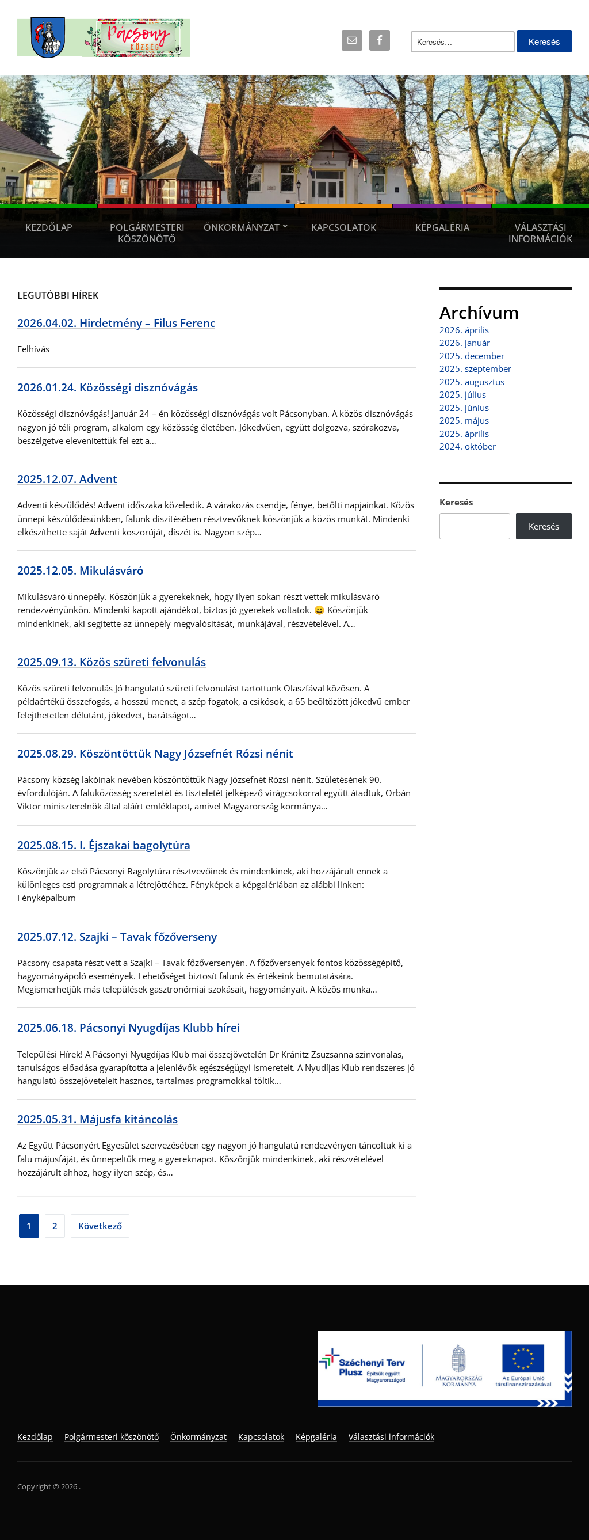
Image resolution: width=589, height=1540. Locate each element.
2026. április (464, 330)
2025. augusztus (471, 381)
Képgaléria (442, 227)
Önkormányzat (242, 227)
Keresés (456, 502)
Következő (100, 1225)
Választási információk (540, 233)
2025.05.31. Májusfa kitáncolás (97, 1119)
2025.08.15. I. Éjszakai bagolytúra (103, 845)
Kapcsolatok (343, 227)
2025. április (464, 433)
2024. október (467, 446)
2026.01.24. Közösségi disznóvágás (107, 387)
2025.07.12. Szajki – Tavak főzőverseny (117, 936)
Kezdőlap (48, 227)
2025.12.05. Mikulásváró (80, 570)
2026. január (464, 342)
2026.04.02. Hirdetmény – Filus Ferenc (116, 322)
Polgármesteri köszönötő (147, 233)
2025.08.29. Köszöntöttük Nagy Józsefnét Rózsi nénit (155, 753)
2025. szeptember (475, 368)
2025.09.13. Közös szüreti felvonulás (111, 662)
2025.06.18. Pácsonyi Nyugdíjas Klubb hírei (128, 1027)
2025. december (471, 356)
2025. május (464, 420)
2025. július (462, 394)
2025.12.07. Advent (67, 478)
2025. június (464, 407)
